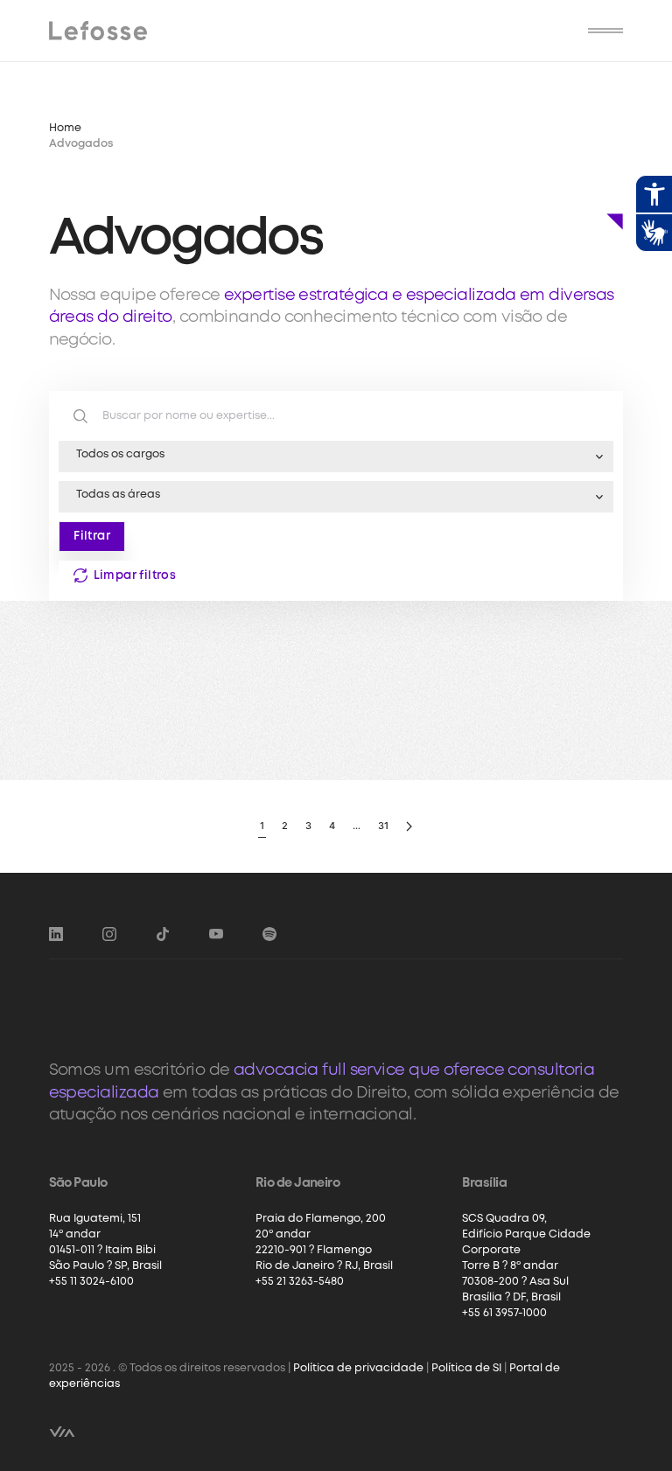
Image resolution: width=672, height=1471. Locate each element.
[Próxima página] (409, 827)
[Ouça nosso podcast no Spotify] (269, 934)
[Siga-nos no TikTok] (163, 934)
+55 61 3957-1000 (504, 1313)
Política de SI (466, 1368)
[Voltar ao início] (98, 30)
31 (383, 825)
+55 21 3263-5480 (300, 1281)
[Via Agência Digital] (62, 1432)
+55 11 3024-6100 (91, 1281)
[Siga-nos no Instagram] (109, 934)
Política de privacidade (358, 1368)
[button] (605, 30)
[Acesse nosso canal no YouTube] (216, 934)
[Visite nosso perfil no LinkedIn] (56, 934)
